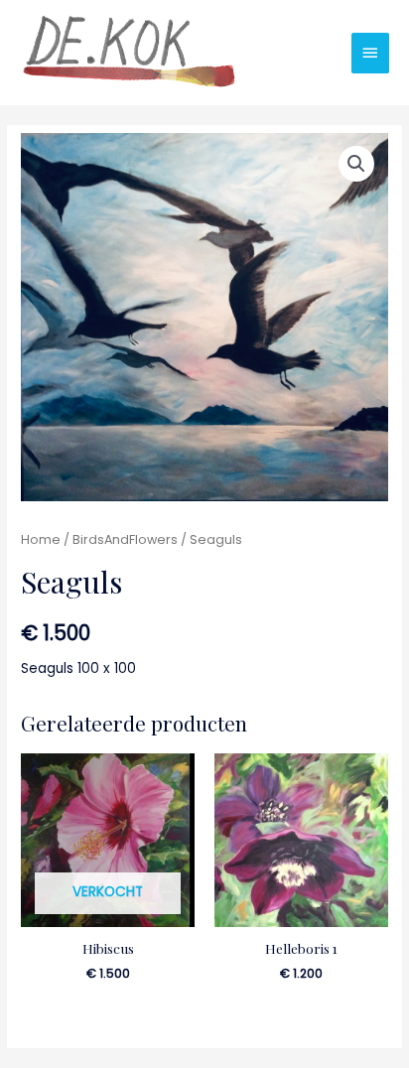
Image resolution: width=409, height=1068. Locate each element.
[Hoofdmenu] (370, 52)
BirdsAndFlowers (125, 539)
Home (41, 539)
